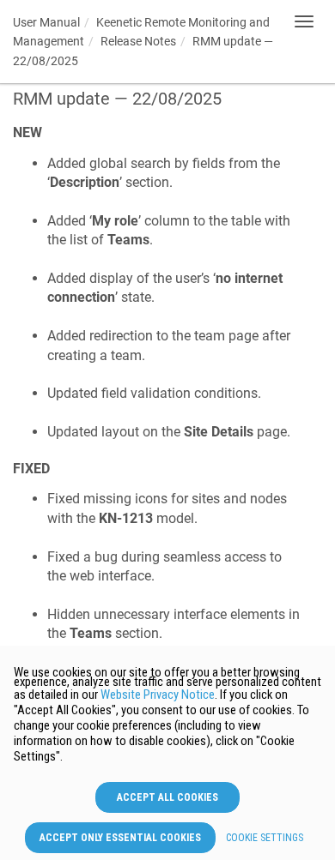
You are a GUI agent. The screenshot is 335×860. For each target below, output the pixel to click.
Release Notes (138, 41)
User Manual (46, 22)
